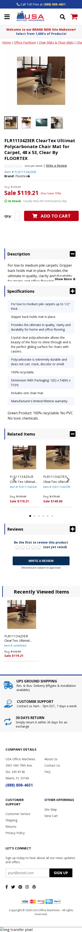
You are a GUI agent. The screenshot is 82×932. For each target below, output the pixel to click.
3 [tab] (39, 516)
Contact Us (52, 765)
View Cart (51, 816)
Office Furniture (25, 42)
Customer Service (17, 814)
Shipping (11, 820)
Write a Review (56, 165)
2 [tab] (34, 516)
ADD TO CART (56, 216)
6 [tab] (52, 516)
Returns (10, 826)
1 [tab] (30, 516)
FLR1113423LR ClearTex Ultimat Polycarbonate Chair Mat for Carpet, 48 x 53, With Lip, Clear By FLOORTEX (23, 479)
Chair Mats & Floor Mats (56, 42)
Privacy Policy (15, 833)
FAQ (47, 772)
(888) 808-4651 (55, 4)
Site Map (50, 809)
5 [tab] (48, 516)
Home (6, 42)
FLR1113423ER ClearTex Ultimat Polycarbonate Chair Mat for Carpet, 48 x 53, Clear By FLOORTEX (19, 638)
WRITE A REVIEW (41, 561)
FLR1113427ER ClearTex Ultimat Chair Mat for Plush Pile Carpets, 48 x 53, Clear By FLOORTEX (57, 479)
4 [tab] (43, 516)
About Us (51, 759)
